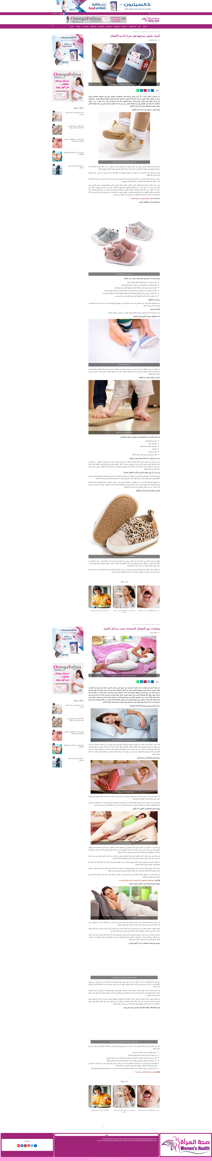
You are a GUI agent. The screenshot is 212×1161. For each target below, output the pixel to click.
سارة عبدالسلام (153, 40)
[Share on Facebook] (152, 90)
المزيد (71, 26)
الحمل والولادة (132, 26)
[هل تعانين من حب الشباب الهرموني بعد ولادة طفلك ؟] (124, 597)
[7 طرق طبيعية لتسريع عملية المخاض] (57, 170)
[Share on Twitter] (148, 90)
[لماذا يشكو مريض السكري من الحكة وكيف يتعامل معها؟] (57, 130)
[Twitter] (64, 14)
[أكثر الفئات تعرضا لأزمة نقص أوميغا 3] (99, 597)
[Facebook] (66, 14)
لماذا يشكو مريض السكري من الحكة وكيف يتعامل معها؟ (75, 126)
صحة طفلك (93, 26)
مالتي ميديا (86, 26)
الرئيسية (145, 26)
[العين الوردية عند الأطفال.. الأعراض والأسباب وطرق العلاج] (57, 143)
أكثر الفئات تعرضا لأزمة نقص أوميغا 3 (100, 610)
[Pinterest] (58, 14)
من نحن (27, 1141)
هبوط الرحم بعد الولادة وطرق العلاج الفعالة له (73, 153)
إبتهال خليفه (153, 632)
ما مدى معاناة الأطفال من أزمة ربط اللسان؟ (148, 610)
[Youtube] (53, 14)
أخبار (139, 26)
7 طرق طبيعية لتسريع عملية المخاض (75, 166)
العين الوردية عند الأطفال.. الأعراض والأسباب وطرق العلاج (73, 140)
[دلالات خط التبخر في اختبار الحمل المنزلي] (57, 117)
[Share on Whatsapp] (137, 90)
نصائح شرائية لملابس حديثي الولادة (142, 198)
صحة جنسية (101, 26)
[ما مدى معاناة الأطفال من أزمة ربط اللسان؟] (148, 597)
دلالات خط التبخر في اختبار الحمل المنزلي (74, 113)
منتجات (78, 26)
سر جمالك (124, 26)
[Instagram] (61, 14)
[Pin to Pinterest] (145, 90)
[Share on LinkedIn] (141, 90)
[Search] (53, 26)
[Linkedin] (56, 14)
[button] (90, 600)
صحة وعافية (117, 26)
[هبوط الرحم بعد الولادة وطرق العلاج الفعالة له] (57, 157)
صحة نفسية (109, 26)
